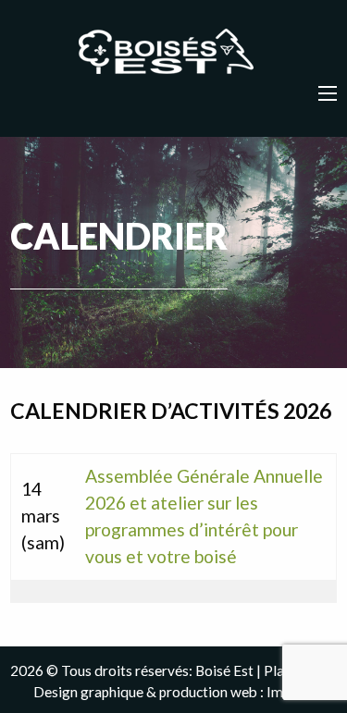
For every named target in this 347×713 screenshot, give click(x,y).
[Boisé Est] (173, 53)
